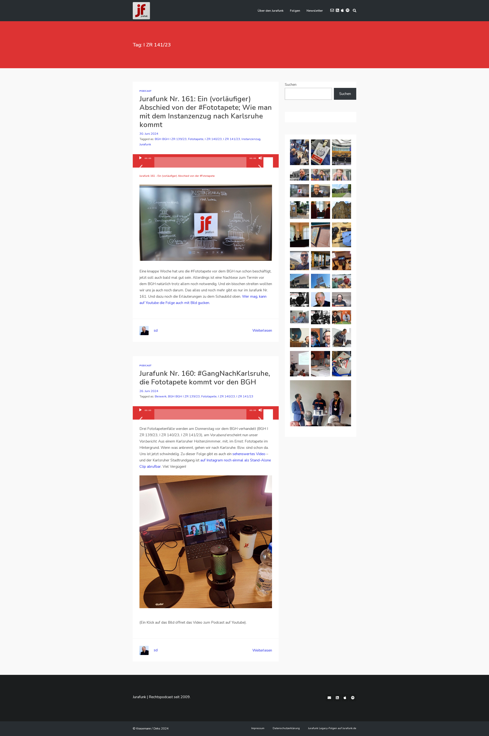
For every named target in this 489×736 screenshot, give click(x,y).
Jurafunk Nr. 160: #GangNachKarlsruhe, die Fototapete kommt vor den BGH (204, 378)
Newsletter (315, 10)
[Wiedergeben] (140, 162)
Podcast (145, 90)
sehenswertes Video (249, 453)
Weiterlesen (262, 330)
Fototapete (195, 139)
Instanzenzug (250, 139)
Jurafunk (145, 144)
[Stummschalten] (260, 162)
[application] (206, 161)
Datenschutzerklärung (286, 728)
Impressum (257, 728)
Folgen (295, 10)
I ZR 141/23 (231, 139)
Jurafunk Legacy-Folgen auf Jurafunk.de (332, 728)
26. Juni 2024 (148, 391)
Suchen (290, 84)
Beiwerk (161, 396)
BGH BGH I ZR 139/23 (171, 139)
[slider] (268, 157)
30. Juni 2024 (148, 133)
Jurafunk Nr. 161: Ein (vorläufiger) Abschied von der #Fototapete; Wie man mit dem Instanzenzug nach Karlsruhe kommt (205, 112)
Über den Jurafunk (270, 10)
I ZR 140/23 (213, 139)
